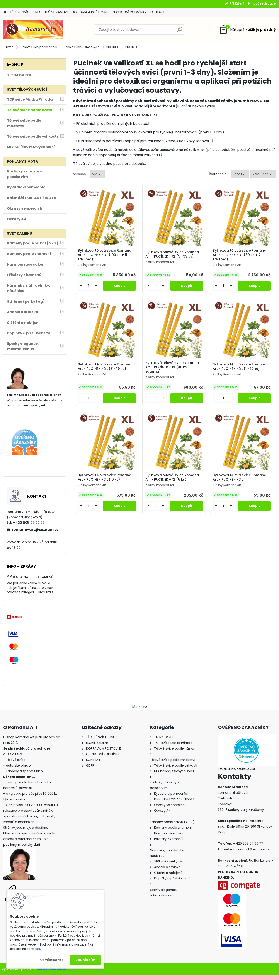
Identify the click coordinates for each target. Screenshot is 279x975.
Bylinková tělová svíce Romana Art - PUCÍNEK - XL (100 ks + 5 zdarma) (104, 254)
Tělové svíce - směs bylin (81, 47)
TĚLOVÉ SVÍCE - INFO (26, 12)
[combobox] (240, 174)
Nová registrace (264, 3)
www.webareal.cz (51, 969)
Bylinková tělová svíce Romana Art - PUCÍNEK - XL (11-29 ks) (239, 366)
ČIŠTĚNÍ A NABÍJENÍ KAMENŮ (30, 577)
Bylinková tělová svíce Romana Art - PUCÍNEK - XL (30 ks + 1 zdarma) (172, 367)
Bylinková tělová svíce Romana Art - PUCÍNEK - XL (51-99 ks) (172, 254)
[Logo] (33, 30)
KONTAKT (157, 12)
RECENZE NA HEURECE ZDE (237, 769)
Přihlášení (237, 3)
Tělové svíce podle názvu (39, 47)
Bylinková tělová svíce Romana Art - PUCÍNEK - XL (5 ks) (172, 477)
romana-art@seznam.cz (35, 529)
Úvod (10, 47)
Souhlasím (85, 959)
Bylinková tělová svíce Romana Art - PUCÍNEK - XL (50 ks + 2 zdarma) (239, 254)
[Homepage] (4, 12)
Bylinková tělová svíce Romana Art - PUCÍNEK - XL (239, 477)
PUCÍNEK (112, 47)
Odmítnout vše (51, 960)
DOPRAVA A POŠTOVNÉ (90, 12)
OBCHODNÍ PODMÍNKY (129, 12)
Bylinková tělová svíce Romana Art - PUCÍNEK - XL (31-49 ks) (104, 366)
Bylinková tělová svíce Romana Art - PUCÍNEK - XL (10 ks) (104, 477)
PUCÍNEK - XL (134, 47)
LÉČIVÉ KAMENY (56, 12)
